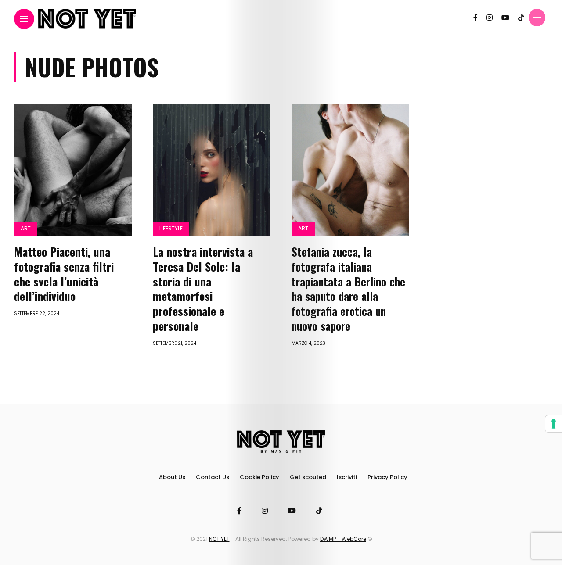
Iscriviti (347, 477)
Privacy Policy (387, 477)
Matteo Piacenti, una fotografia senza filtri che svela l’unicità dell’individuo (64, 273)
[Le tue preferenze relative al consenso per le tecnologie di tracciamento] (553, 423)
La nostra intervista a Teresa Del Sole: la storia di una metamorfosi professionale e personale (203, 288)
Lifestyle (171, 228)
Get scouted (308, 477)
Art (26, 228)
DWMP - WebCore (343, 539)
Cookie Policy (259, 477)
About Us (172, 477)
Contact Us (212, 477)
